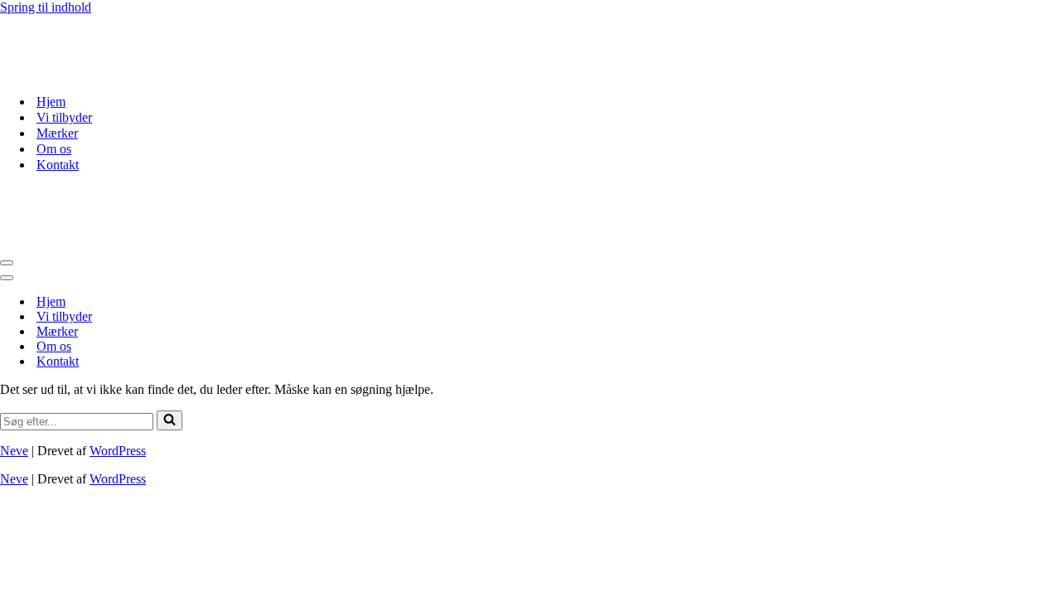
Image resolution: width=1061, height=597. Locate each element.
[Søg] (169, 420)
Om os (53, 149)
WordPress (118, 451)
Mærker (57, 133)
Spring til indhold (45, 7)
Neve (14, 451)
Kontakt (57, 165)
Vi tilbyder (64, 117)
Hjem (50, 102)
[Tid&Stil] (83, 73)
